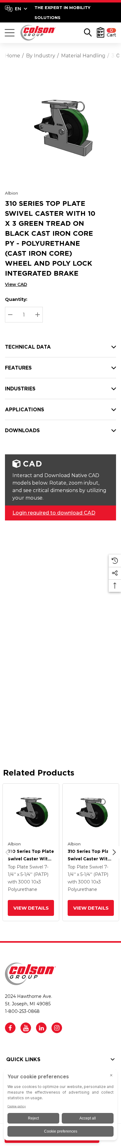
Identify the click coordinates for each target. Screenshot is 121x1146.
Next (114, 852)
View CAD (16, 284)
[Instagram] (57, 1028)
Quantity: (16, 299)
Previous (7, 852)
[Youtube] (25, 1028)
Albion (11, 193)
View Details (30, 908)
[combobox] (16, 8)
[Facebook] (10, 1028)
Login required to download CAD (53, 513)
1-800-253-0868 (22, 1011)
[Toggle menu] (10, 33)
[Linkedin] (41, 1028)
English (16, 8)
